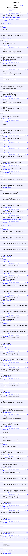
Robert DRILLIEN (5, 379)
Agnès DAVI (4, 470)
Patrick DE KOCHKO (5, 121)
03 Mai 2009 (26, 13)
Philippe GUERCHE (5, 363)
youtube (14, 11)
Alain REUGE (4, 27)
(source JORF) (17, 13)
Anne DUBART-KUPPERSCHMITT (7, 506)
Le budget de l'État (10, 8)
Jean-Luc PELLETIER (5, 210)
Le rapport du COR (10, 11)
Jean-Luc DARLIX (5, 323)
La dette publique (10, 10)
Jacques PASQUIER (5, 70)
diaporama (16, 11)
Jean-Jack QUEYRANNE (6, 149)
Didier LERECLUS (5, 336)
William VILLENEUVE (6, 41)
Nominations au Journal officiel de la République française (14, 0)
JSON (18, 5)
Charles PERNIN (5, 136)
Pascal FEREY (4, 92)
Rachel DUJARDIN (5, 429)
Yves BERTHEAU (5, 384)
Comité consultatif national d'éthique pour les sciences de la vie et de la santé (12, 219)
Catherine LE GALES (5, 457)
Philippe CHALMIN (5, 536)
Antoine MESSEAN (5, 264)
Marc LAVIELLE (5, 395)
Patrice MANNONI (5, 352)
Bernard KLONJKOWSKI (6, 296)
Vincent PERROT (5, 63)
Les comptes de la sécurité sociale (12, 9)
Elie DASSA (4, 347)
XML (20, 5)
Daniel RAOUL (5, 14)
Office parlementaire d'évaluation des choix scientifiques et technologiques (11, 17)
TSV (17, 5)
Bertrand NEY (4, 259)
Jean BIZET (4, 166)
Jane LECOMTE (5, 495)
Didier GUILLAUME (5, 177)
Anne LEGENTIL (5, 444)
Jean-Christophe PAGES (6, 283)
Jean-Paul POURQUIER (6, 172)
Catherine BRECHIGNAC (6, 531)
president (27, 523)
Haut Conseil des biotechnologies (7, 23)
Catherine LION (5, 415)
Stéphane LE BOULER (6, 143)
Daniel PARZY (5, 276)
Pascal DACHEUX (5, 155)
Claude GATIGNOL (5, 229)
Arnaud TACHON (5, 48)
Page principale (16, 4)
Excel (22, 5)
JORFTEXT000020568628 (12, 13)
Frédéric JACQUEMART (6, 114)
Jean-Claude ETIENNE (5, 20)
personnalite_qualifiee (25, 538)
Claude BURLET (5, 222)
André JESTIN (4, 303)
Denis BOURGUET (5, 368)
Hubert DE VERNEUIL (6, 316)
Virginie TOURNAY (5, 511)
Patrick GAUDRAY (5, 216)
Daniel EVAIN (4, 99)
